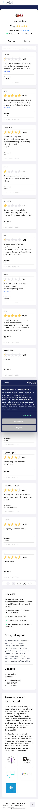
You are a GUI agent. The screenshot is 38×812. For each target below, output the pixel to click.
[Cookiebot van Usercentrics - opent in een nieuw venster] (27, 382)
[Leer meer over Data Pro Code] (11, 760)
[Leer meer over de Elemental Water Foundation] (11, 788)
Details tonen (27, 415)
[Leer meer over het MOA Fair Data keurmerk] (27, 760)
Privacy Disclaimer (9, 803)
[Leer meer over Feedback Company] (11, 774)
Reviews (11, 41)
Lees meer (7, 71)
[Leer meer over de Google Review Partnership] (27, 774)
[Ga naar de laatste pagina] (29, 583)
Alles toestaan (19, 421)
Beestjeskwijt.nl (19, 21)
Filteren (26, 41)
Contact (5, 805)
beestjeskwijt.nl (12, 685)
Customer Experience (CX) (14, 725)
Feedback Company (19, 808)
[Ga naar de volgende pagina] (24, 583)
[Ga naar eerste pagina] (8, 583)
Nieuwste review (25, 48)
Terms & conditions (16, 805)
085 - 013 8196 (12, 683)
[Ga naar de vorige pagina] (13, 583)
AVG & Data (21, 803)
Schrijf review (24, 30)
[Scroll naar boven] (32, 804)
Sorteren (15, 48)
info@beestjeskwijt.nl (15, 680)
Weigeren (19, 427)
